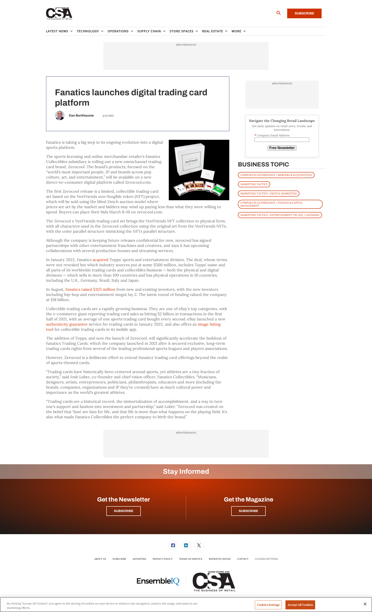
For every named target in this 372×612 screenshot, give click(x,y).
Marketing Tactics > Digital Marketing (268, 193)
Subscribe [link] (119, 558)
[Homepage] (59, 13)
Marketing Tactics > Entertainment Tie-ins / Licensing (279, 215)
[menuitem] (61, 31)
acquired (100, 259)
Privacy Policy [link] (162, 558)
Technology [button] (88, 31)
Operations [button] (118, 31)
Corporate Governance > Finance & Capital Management (271, 204)
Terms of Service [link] (190, 558)
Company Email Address (271, 135)
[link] (173, 545)
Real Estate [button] (212, 31)
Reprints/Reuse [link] (220, 558)
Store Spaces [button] (182, 31)
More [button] (236, 31)
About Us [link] (100, 558)
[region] (186, 604)
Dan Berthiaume (81, 115)
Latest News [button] (57, 31)
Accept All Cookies (300, 605)
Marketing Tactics (254, 184)
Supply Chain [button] (149, 31)
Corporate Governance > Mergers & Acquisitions (276, 175)
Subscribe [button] (123, 511)
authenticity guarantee (67, 324)
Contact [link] (242, 558)
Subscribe (304, 13)
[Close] (365, 604)
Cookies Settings (266, 559)
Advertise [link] (139, 558)
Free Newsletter (282, 148)
